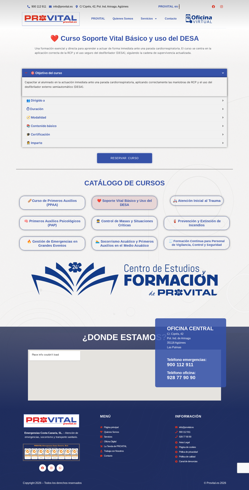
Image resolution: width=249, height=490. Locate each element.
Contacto (171, 18)
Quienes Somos (123, 18)
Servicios (147, 18)
